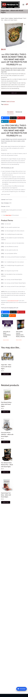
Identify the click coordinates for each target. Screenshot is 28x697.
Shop (6, 18)
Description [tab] (10, 112)
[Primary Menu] (23, 5)
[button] (24, 24)
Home (2, 18)
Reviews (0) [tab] (19, 112)
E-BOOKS (6, 104)
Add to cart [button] (6, 374)
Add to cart (14, 93)
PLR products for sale (12, 300)
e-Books (11, 18)
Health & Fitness (18, 18)
